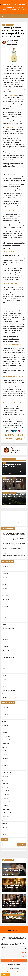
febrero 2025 (5, 721)
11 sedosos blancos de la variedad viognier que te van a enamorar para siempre (18, 437)
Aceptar (14, 960)
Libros (4, 632)
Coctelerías (5, 595)
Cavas (4, 584)
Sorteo (4, 661)
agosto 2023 (5, 776)
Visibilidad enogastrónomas (9, 697)
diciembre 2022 (6, 802)
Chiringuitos (5, 592)
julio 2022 (4, 820)
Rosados (4, 653)
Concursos (5, 602)
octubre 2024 (6, 736)
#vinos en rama (21, 42)
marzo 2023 (5, 791)
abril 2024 (5, 758)
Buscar (4, 839)
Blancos (4, 577)
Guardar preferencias (14, 968)
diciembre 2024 (6, 729)
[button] (26, 934)
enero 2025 (5, 725)
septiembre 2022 (6, 812)
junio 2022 (5, 823)
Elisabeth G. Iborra (13, 40)
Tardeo (4, 664)
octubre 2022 (6, 809)
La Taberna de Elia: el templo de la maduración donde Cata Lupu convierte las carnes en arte (13, 555)
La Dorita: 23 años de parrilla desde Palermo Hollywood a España (12, 918)
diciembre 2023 (6, 769)
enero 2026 (5, 707)
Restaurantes (5, 650)
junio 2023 (5, 780)
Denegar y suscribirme (14, 964)
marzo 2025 (5, 718)
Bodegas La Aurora (10, 127)
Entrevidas (5, 617)
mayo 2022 (5, 827)
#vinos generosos (12, 44)
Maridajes (4, 635)
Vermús (4, 679)
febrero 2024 (6, 761)
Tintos (4, 675)
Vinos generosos (6, 694)
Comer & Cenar (6, 599)
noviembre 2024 (6, 732)
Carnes (4, 581)
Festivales (5, 621)
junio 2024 (5, 751)
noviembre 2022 (6, 805)
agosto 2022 (5, 816)
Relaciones (5, 646)
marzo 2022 (5, 834)
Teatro (4, 668)
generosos (21, 153)
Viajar (3, 683)
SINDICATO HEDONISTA (14, 4)
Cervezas (4, 588)
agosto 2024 (5, 743)
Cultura (4, 610)
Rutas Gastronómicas (8, 657)
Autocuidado (5, 573)
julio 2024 (5, 747)
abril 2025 (5, 714)
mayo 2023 (5, 783)
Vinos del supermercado (8, 690)
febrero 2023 (5, 794)
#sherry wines (12, 42)
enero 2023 (5, 798)
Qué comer (5, 639)
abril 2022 (5, 831)
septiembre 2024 (6, 740)
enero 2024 (5, 765)
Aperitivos (5, 566)
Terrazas (4, 672)
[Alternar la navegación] (15, 16)
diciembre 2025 (6, 710)
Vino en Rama (12, 95)
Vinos (3, 686)
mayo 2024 (5, 754)
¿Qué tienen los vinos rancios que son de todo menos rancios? (9, 436)
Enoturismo (5, 613)
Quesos (4, 643)
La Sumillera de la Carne (8, 628)
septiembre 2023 (6, 772)
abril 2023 (5, 787)
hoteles (4, 624)
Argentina (5, 570)
